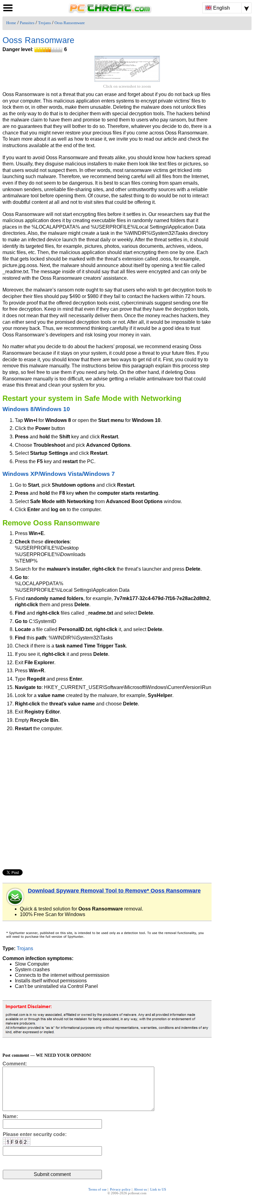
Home (11, 23)
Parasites (27, 23)
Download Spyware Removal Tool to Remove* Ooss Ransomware (114, 891)
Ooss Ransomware (70, 23)
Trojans (44, 23)
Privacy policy (120, 1189)
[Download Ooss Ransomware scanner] (15, 897)
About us (140, 1189)
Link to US (158, 1189)
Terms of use (97, 1189)
